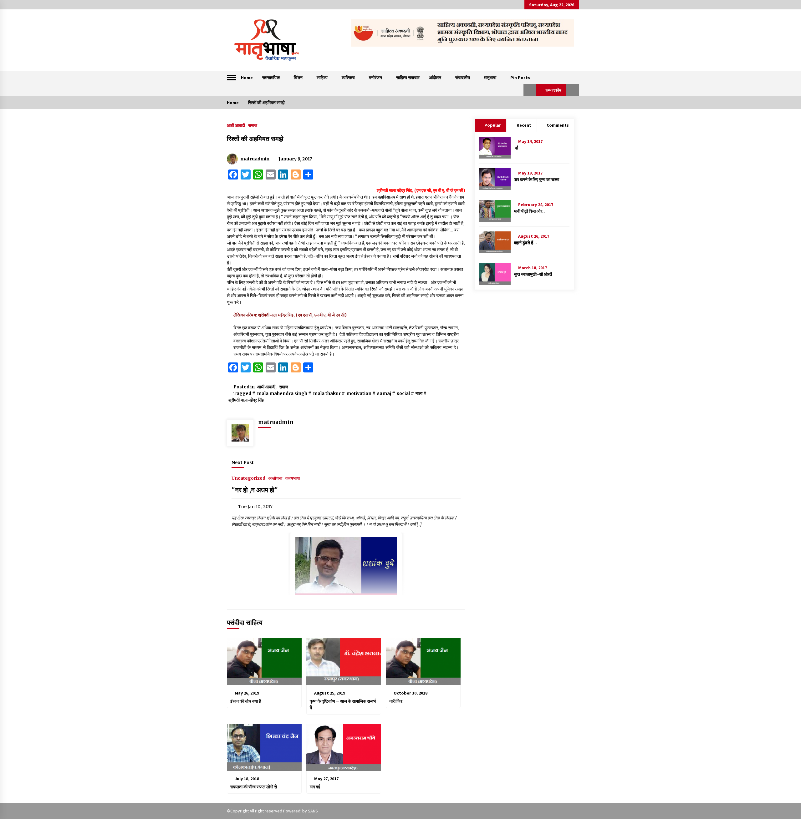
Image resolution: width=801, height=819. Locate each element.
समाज (252, 125)
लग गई (315, 787)
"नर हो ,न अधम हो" (255, 490)
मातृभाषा (490, 77)
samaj (384, 393)
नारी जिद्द (396, 701)
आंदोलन (435, 77)
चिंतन (298, 77)
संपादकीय (462, 77)
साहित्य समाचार (408, 77)
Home (247, 77)
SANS (313, 811)
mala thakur (327, 393)
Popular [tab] (492, 125)
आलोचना (275, 477)
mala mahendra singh (282, 393)
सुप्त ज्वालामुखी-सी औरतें (533, 274)
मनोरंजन (375, 77)
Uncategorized (248, 477)
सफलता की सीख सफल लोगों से (253, 787)
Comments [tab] (558, 125)
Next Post (243, 462)
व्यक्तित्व (348, 77)
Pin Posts (520, 77)
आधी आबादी (236, 125)
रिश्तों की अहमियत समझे (255, 138)
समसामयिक (271, 77)
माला (419, 393)
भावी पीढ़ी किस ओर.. (529, 211)
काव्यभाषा (292, 477)
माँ (516, 148)
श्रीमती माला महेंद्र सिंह (246, 400)
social (403, 393)
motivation (358, 393)
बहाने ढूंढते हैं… (525, 242)
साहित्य (322, 77)
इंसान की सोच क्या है (245, 701)
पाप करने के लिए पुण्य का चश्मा (536, 179)
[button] (529, 90)
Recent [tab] (524, 125)
